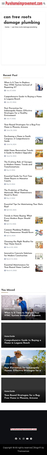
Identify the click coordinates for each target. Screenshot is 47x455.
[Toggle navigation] (3, 3)
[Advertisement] (23, 45)
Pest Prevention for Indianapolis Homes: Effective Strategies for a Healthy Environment (22, 370)
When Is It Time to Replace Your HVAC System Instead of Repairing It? (18, 85)
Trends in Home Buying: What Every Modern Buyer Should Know (18, 218)
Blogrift (37, 447)
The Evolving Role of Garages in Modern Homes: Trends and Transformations (18, 164)
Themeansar (23, 451)
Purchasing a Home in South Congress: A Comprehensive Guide (17, 138)
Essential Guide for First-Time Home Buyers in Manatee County (18, 178)
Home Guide (9, 309)
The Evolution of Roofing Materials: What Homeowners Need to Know (18, 192)
